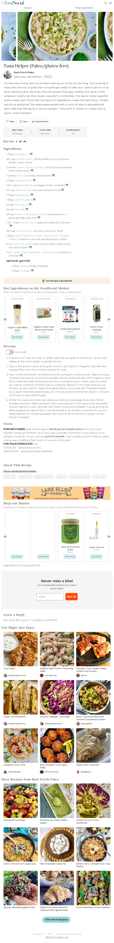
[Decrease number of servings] (20, 142)
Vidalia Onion (24, 159)
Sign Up (71, 596)
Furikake (25, 270)
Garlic (19, 175)
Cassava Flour (23, 180)
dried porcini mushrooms (65, 429)
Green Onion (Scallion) (31, 167)
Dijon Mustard (23, 199)
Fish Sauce (21, 204)
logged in (26, 620)
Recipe (27, 8)
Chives (24, 265)
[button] (5, 319)
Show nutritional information (19, 471)
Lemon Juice (28, 222)
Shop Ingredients (84, 8)
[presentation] (4, 36)
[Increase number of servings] (25, 142)
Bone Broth (25, 185)
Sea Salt (20, 209)
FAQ (50, 934)
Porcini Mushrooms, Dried (31, 214)
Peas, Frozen (24, 230)
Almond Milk (23, 190)
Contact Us (38, 934)
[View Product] (31, 170)
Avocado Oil (21, 154)
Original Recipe (41, 121)
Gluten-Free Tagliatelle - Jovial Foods (35, 252)
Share (12, 121)
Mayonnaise (22, 194)
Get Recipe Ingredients (59, 281)
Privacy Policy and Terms (68, 934)
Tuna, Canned (21, 243)
